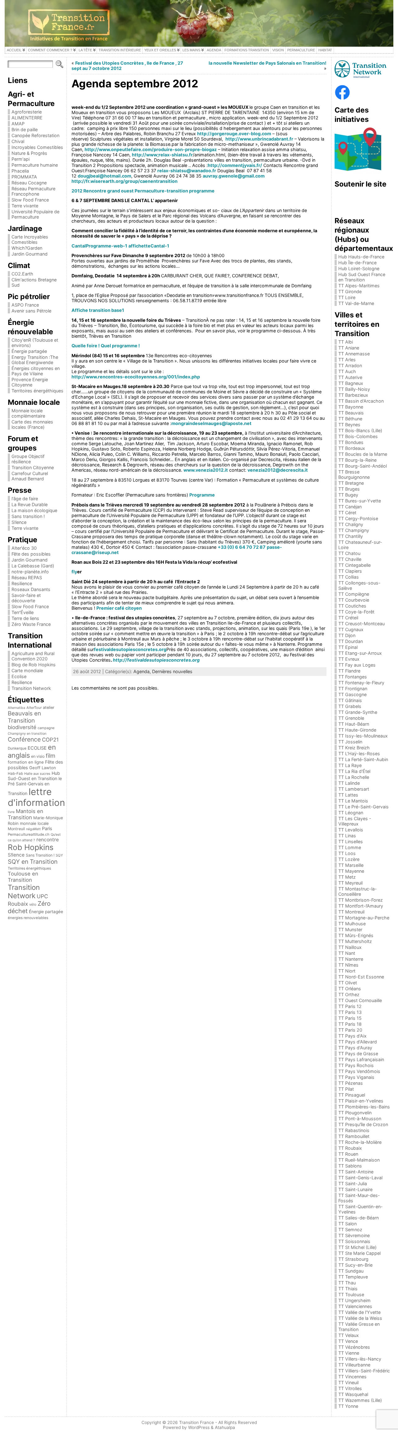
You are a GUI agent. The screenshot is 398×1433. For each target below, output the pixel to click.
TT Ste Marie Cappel (359, 1253)
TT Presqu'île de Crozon (363, 1124)
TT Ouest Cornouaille (360, 1000)
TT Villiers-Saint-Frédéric (364, 1370)
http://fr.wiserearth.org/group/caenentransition (125, 181)
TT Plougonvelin (355, 1112)
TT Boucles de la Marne (362, 454)
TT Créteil (348, 617)
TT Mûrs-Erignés (355, 935)
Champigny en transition (27, 734)
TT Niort (346, 970)
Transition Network (31, 688)
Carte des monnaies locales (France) (32, 424)
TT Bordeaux (351, 448)
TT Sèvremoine (354, 1235)
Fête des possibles (31, 554)
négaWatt (33, 829)
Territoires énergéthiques (37, 390)
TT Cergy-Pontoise (358, 518)
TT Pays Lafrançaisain (361, 1059)
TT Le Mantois (353, 800)
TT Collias (348, 577)
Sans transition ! (28, 516)
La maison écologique (34, 510)
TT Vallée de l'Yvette (359, 1312)
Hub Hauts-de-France (361, 256)
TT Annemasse (354, 353)
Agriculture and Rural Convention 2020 (33, 656)
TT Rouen (348, 1154)
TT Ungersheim (354, 1300)
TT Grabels (349, 706)
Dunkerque (17, 748)
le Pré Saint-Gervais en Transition (35, 786)
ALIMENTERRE (27, 117)
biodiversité (22, 727)
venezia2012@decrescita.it (278, 470)
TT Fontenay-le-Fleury (361, 682)
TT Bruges (349, 489)
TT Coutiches (352, 605)
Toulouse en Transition (23, 877)
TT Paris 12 (350, 1006)
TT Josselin (350, 741)
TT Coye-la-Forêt (356, 611)
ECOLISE (37, 748)
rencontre (47, 840)
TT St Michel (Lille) (357, 1247)
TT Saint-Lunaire (355, 1189)
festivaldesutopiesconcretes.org (130, 649)
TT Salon (347, 1223)
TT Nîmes (348, 965)
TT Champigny (353, 530)
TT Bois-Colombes (358, 436)
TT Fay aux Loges (357, 665)
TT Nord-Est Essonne (361, 976)
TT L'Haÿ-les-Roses (359, 753)
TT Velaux (348, 1335)
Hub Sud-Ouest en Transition (34, 775)
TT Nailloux (350, 947)
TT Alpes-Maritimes (359, 285)
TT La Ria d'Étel (354, 771)
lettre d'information (36, 797)
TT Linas (347, 835)
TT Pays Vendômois (359, 1071)
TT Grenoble (351, 718)
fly (74, 571)
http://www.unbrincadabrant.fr (259, 138)
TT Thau (347, 1282)
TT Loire (346, 297)
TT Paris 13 (350, 1012)
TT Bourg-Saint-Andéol (362, 466)
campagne (46, 728)
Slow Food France (30, 199)
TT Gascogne (352, 694)
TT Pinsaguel (351, 1095)
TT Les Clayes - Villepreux (354, 821)
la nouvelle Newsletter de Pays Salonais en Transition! (267, 63)
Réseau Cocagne (29, 182)
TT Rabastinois (353, 1130)
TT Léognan (350, 812)
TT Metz (347, 877)
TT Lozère (348, 859)
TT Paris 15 (350, 1018)
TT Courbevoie (353, 600)
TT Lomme (349, 847)
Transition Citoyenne (33, 467)
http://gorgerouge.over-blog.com (234, 133)
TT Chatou (349, 553)
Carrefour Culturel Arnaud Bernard (30, 476)
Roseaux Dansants (31, 589)
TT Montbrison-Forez (360, 900)
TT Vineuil (348, 1382)
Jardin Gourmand (30, 254)
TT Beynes (349, 424)
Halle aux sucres (37, 773)
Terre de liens (25, 618)
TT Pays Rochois (356, 1065)
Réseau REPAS (27, 577)
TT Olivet (347, 982)
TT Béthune (350, 418)
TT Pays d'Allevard (357, 1041)
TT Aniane (348, 347)
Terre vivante (25, 205)
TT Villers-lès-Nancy (359, 1358)
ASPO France (25, 304)
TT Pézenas (350, 1083)
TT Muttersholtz (355, 941)
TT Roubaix (350, 1148)
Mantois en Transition (25, 814)
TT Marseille (350, 865)
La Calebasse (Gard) (33, 565)
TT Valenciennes (355, 1306)
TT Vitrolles (350, 1388)
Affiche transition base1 (98, 310)
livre (11, 812)
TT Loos (347, 853)
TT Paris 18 (350, 1024)
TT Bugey (348, 494)
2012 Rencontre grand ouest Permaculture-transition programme (143, 190)
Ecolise (19, 676)
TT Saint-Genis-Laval (360, 1177)
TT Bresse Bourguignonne (354, 474)
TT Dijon (346, 635)
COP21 (50, 740)
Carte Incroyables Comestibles (30, 239)
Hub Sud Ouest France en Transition (361, 277)
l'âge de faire (25, 498)
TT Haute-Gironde (357, 730)
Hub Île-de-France (357, 262)
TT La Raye (350, 765)
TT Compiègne (353, 594)
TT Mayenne (351, 871)
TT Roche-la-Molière (360, 1142)
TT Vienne (348, 1353)
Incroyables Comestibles (37, 147)
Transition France (196, 1422)
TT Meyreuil (350, 882)
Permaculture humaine (35, 165)
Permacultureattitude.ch (28, 834)
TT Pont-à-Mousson (359, 1118)
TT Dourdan (350, 641)
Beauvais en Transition (24, 717)
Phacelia (20, 170)
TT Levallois (350, 829)
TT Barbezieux (353, 395)
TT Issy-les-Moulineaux (363, 735)
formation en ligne (26, 762)
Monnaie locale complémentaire (28, 413)
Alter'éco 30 (24, 548)
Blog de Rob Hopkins (34, 664)
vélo (32, 904)
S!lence (19, 522)
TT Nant (346, 953)
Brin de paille (25, 129)
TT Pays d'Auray (355, 1047)
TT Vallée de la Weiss (360, 1318)
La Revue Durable (30, 504)
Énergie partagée (29, 351)
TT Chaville (349, 559)
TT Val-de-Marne (356, 303)
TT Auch (347, 371)
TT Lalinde (349, 783)
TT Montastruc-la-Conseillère (357, 891)
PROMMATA (24, 176)
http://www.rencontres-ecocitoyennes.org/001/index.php (136, 376)
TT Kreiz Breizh (354, 747)
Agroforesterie (27, 111)
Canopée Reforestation (35, 135)
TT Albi (345, 341)
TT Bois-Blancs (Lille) (360, 430)
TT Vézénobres (354, 1347)
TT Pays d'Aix (352, 1035)
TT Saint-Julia (352, 1183)
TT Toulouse (351, 1294)
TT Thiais (348, 1288)
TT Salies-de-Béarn (358, 1217)
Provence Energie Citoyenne (30, 382)
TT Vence (348, 1341)
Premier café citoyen (119, 608)
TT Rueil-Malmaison (359, 1160)
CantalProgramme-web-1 (99, 245)
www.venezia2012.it (205, 470)
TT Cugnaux (350, 629)
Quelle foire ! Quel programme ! (106, 345)
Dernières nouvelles (172, 671)
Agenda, (142, 671)
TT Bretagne (351, 483)
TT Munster (350, 929)
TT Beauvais (351, 412)
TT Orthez (348, 994)
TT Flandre (349, 670)
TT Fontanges (352, 676)
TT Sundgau (350, 1271)
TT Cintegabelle (354, 565)
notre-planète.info (30, 571)
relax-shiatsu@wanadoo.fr (186, 170)
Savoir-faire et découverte (26, 598)
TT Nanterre (350, 959)
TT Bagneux (350, 383)
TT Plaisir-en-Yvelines (360, 1100)
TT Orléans (349, 988)
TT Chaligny (350, 524)
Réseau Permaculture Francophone (33, 191)
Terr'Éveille (23, 612)
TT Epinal (348, 647)
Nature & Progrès (29, 153)
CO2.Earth (22, 273)
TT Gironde (350, 291)
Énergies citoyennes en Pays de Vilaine (36, 371)
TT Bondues (350, 442)
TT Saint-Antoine (355, 1171)
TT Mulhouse (352, 923)
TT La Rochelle (353, 777)
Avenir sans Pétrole (31, 310)
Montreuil (16, 828)
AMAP (18, 123)
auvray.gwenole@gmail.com (234, 175)
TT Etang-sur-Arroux (360, 653)
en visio (37, 756)
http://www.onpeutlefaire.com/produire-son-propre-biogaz (151, 149)
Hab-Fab (15, 773)
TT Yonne (348, 1406)
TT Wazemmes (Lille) (360, 1400)
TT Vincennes (352, 1376)
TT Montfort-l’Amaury (360, 905)
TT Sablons (350, 1165)
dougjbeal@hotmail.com (104, 175)
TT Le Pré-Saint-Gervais (363, 806)
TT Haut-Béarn (353, 724)
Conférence (24, 739)
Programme (202, 494)
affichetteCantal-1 (148, 245)
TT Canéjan (350, 506)
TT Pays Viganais (356, 1077)
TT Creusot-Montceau (361, 623)
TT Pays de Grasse (358, 1053)
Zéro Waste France (31, 624)
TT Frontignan (352, 688)
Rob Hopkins (30, 847)
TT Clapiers (350, 571)
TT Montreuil (351, 911)
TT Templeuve (353, 1276)
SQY (59, 855)
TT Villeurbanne (354, 1364)
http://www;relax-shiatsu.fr (162, 154)
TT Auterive (350, 377)
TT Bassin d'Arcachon (361, 401)
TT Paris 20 (350, 1030)
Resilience (22, 583)
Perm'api (21, 159)
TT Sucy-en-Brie (355, 1265)
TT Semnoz (350, 1229)
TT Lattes (348, 794)
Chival (18, 141)
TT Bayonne (350, 406)
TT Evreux (348, 659)
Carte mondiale (27, 670)
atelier (48, 707)
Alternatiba (16, 708)
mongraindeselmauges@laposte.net (211, 423)
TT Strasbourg (353, 1259)
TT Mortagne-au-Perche (363, 917)
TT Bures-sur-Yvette (359, 500)
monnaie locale (34, 823)
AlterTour (34, 707)
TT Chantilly (350, 536)
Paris (47, 828)
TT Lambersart (353, 789)
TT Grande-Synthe (357, 712)
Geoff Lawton (42, 767)
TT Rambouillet (353, 1136)
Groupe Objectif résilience (28, 459)
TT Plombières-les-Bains (364, 1106)
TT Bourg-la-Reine (357, 460)
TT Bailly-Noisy (354, 389)
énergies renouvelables (28, 918)
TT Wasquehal (353, 1394)
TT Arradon (350, 365)
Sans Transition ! (40, 855)
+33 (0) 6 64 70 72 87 (242, 547)
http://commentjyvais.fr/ (235, 165)
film (50, 755)
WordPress (199, 1427)
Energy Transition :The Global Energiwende (35, 359)
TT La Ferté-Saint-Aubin (363, 759)
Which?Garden (27, 248)
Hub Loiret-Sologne (358, 268)
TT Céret (347, 512)
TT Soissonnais (354, 1241)
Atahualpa (225, 1427)
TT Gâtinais (350, 700)
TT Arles (347, 359)
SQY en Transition (33, 861)
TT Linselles (350, 841)
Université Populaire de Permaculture (35, 214)
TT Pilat (346, 1089)
